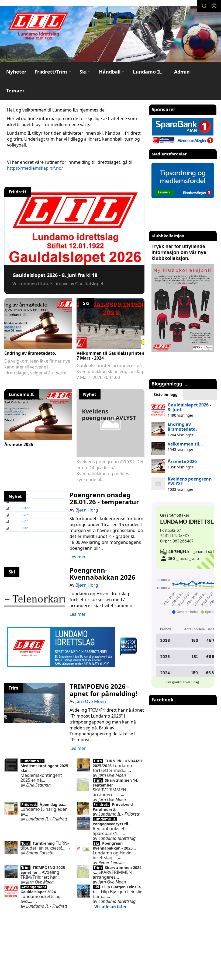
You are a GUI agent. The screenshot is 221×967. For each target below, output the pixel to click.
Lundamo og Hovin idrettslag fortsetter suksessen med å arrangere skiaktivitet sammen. (101, 599)
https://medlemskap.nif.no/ (35, 168)
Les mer (78, 557)
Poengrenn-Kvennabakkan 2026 (102, 574)
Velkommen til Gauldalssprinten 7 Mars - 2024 (110, 355)
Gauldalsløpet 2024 (38, 891)
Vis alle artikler (110, 907)
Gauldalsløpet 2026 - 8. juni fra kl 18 (54, 275)
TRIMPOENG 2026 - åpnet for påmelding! (103, 690)
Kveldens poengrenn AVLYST (109, 414)
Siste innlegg (166, 394)
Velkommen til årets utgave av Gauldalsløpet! (58, 284)
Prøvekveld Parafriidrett (113, 807)
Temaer (15, 90)
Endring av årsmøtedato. (30, 353)
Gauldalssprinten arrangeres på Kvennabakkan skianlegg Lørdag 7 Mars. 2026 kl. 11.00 (110, 371)
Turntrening (44, 843)
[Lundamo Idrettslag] (110, 36)
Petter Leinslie (111, 862)
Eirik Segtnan (38, 785)
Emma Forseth (39, 853)
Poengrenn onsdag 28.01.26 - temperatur (104, 498)
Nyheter (16, 71)
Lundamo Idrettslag (117, 838)
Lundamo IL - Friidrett (46, 819)
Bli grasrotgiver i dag (182, 682)
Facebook (162, 700)
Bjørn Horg (86, 510)
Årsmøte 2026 (18, 444)
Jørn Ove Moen (90, 701)
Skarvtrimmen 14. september (115, 783)
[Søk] (204, 6)
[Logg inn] (214, 6)
